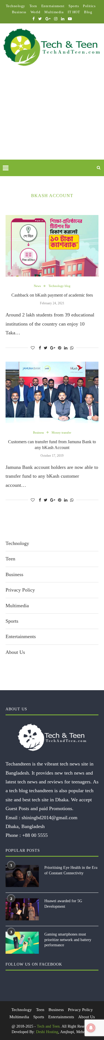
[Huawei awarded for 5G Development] (22, 909)
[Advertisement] (52, 119)
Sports (74, 6)
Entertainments (21, 636)
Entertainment (53, 6)
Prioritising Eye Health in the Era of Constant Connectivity (70, 870)
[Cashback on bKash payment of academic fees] (52, 245)
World (35, 12)
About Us (15, 652)
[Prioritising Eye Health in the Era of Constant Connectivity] (22, 876)
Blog (88, 12)
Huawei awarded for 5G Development (63, 904)
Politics (89, 6)
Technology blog (59, 285)
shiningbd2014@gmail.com (49, 817)
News (37, 285)
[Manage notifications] (91, 1027)
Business (19, 12)
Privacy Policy (20, 590)
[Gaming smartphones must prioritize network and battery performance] (22, 943)
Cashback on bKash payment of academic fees (52, 295)
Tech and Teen (48, 1026)
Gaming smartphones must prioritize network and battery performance (67, 939)
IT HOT (74, 12)
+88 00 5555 (35, 835)
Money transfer (61, 432)
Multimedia (54, 12)
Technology (15, 6)
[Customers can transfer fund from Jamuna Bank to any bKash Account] (52, 392)
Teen (33, 6)
